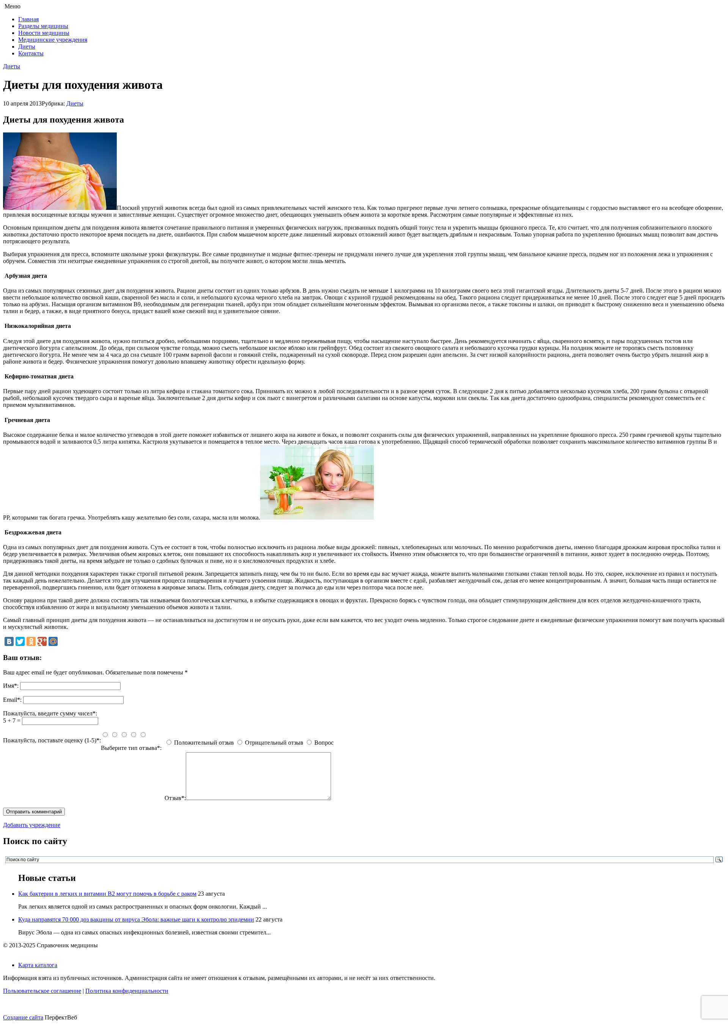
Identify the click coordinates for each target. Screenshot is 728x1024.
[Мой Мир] (53, 641)
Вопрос (324, 742)
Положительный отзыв (204, 742)
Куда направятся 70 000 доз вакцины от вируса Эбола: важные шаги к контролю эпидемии (136, 919)
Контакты (31, 53)
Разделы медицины (43, 26)
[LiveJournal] (64, 641)
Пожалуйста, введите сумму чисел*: (50, 713)
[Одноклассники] (31, 641)
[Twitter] (20, 641)
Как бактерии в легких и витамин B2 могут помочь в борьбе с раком (107, 893)
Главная (28, 19)
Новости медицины (43, 33)
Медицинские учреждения (52, 39)
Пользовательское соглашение (42, 991)
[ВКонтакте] (9, 641)
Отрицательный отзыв (274, 742)
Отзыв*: (175, 798)
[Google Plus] (42, 641)
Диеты (26, 46)
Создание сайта (23, 1017)
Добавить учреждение (31, 825)
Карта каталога (37, 965)
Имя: (11, 685)
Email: (12, 699)
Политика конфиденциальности (126, 991)
